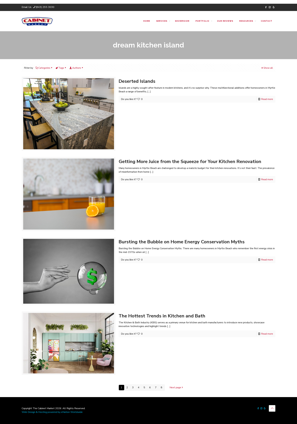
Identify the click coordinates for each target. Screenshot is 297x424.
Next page (175, 387)
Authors (76, 68)
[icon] (273, 7)
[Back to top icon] (272, 408)
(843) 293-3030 (45, 7)
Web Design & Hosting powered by (41, 412)
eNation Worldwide (72, 412)
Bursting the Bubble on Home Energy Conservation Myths (182, 242)
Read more (267, 99)
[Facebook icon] (266, 7)
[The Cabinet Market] (37, 21)
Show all (268, 68)
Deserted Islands (137, 81)
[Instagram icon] (270, 7)
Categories (44, 68)
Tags (61, 68)
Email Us (26, 7)
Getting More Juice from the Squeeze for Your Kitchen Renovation (190, 161)
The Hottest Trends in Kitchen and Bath (162, 316)
